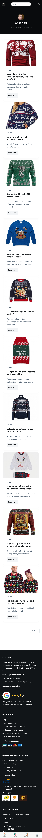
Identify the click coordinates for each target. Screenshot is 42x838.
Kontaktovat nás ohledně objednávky (16, 682)
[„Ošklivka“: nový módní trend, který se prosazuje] (21, 579)
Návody (9, 70)
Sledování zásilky (9, 764)
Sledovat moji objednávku (12, 678)
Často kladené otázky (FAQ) (13, 760)
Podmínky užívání (9, 767)
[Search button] (28, 4)
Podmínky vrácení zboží (11, 771)
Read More (13, 96)
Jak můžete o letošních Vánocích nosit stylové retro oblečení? (20, 76)
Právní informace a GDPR (12, 737)
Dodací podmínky (9, 723)
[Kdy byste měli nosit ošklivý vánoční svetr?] (21, 173)
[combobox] (18, 4)
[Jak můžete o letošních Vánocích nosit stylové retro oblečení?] (21, 53)
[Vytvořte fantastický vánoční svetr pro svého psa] (21, 407)
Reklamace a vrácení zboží (12, 730)
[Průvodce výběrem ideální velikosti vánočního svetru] (21, 465)
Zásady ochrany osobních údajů (14, 727)
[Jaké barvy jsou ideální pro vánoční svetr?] (21, 233)
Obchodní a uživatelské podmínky (15, 733)
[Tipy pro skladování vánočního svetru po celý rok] (21, 350)
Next (34, 630)
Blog (4, 720)
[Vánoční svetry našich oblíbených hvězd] (21, 115)
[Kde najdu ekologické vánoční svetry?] (21, 290)
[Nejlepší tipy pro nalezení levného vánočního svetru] (21, 522)
